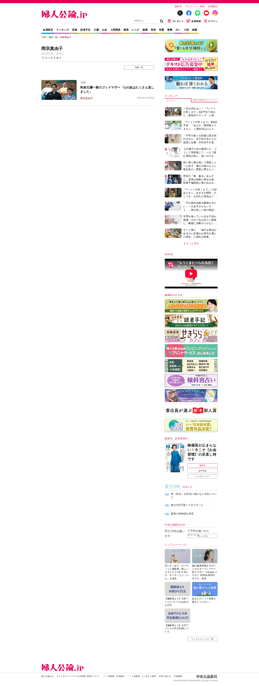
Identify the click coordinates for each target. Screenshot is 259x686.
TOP (43, 37)
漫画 (126, 29)
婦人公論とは (47, 676)
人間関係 (115, 29)
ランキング (62, 29)
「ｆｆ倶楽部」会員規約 (113, 676)
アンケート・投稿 (195, 6)
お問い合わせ (165, 676)
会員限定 (48, 29)
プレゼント (178, 21)
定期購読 (213, 6)
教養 (169, 29)
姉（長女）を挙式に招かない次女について (194, 495)
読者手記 (85, 29)
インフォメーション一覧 (202, 639)
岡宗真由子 (66, 37)
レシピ (136, 29)
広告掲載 (178, 676)
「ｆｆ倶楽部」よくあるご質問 (141, 676)
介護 (96, 29)
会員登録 (196, 21)
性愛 (161, 29)
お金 (104, 29)
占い (178, 29)
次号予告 (203, 471)
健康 (145, 29)
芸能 (74, 29)
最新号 (178, 6)
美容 (153, 29)
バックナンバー (202, 476)
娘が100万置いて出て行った (187, 505)
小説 (186, 29)
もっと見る (192, 243)
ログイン (213, 21)
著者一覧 (53, 37)
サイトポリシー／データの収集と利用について (78, 676)
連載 (194, 29)
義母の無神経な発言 (182, 513)
